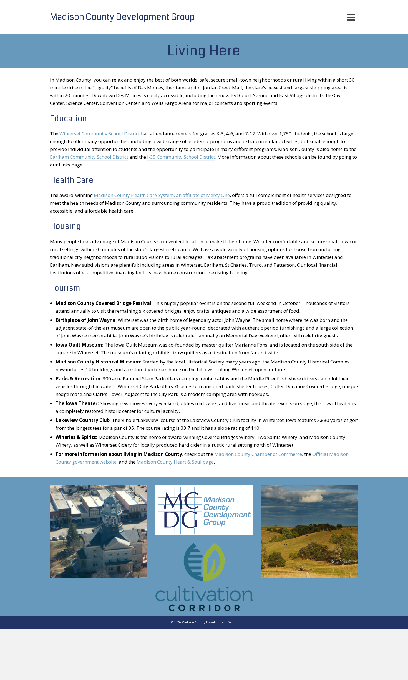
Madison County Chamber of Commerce (258, 454)
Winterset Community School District (99, 133)
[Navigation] (351, 17)
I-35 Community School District (181, 157)
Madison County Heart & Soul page (175, 462)
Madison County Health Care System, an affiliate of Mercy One (162, 195)
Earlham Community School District (89, 157)
